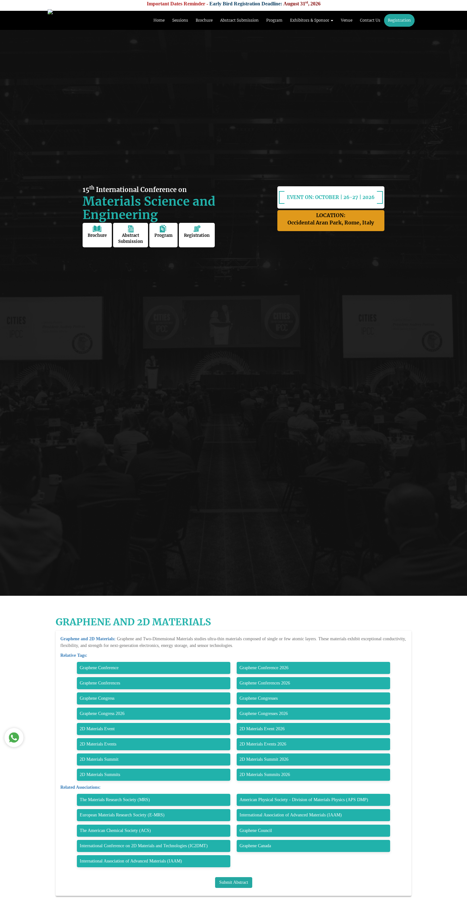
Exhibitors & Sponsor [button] (310, 20)
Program (274, 20)
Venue (346, 20)
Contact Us (370, 20)
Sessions (180, 20)
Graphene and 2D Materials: (88, 638)
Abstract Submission (239, 20)
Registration (399, 20)
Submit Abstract (233, 882)
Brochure (204, 20)
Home (159, 20)
